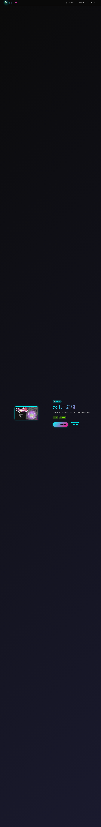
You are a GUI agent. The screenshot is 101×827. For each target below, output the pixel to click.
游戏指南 (81, 3)
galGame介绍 (70, 3)
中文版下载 (92, 3)
